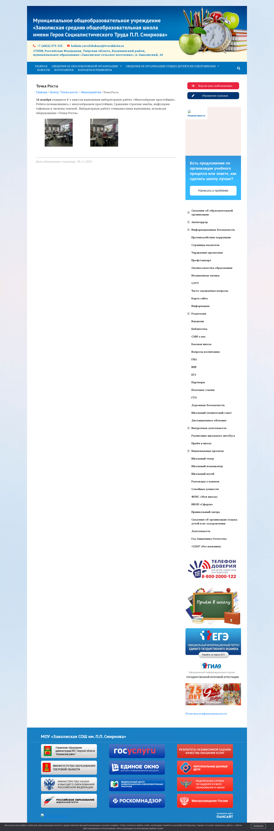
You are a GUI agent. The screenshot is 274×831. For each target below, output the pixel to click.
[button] (239, 68)
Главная (41, 66)
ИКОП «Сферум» (202, 504)
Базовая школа (201, 344)
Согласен (258, 826)
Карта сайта (199, 298)
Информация (200, 306)
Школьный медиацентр (207, 466)
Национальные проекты (207, 451)
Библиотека (199, 329)
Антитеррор (199, 222)
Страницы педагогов (205, 245)
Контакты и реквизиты (95, 70)
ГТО (194, 397)
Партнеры (198, 382)
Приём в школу (201, 443)
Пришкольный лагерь (205, 512)
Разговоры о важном (205, 481)
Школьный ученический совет (211, 412)
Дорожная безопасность (208, 405)
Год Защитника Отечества (208, 538)
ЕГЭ (193, 374)
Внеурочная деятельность (209, 428)
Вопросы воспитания (205, 351)
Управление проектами (207, 252)
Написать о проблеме (213, 190)
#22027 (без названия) (206, 546)
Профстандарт (201, 260)
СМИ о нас (198, 336)
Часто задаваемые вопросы (209, 290)
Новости (43, 70)
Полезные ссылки (203, 390)
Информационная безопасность (213, 229)
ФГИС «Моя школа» (204, 496)
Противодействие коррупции (211, 237)
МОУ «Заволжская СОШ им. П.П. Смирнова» (83, 736)
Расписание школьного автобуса (213, 435)
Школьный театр (202, 458)
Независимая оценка (205, 275)
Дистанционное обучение (208, 420)
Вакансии (197, 321)
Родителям (198, 313)
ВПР (194, 367)
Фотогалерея (64, 70)
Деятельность (200, 531)
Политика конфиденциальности (206, 713)
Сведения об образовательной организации (85, 66)
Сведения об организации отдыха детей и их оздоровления (171, 66)
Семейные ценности (205, 489)
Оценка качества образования (211, 268)
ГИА (194, 359)
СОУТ (195, 283)
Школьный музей (202, 473)
